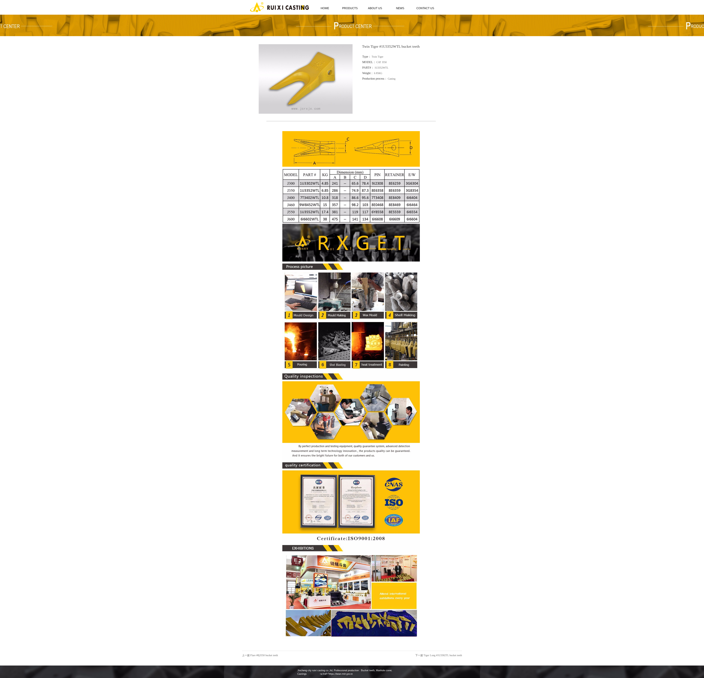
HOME (325, 8)
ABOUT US (375, 8)
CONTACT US (425, 8)
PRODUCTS (350, 8)
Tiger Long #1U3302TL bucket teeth (442, 655)
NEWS (400, 8)
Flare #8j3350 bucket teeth (264, 655)
